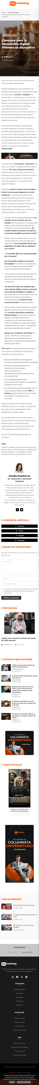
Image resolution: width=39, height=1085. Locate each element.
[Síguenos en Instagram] (12, 977)
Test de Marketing (19, 1043)
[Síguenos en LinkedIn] (26, 977)
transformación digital (15, 454)
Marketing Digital (13, 12)
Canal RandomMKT (19, 1030)
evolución (32, 447)
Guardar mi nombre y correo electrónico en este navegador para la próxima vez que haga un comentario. (20, 591)
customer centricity (22, 447)
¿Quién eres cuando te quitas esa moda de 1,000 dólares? (23, 666)
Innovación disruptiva (18, 449)
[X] (17, 509)
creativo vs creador (7, 447)
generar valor (6, 449)
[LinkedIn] (21, 509)
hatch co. (13, 1072)
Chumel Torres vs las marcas (24, 905)
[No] (37, 1079)
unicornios (27, 454)
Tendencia (19, 1001)
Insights (30, 449)
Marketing (19, 993)
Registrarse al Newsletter (19, 1047)
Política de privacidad (23, 1082)
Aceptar (12, 1082)
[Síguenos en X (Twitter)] (21, 977)
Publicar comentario (11, 598)
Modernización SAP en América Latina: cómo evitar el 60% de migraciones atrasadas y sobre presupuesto (23, 689)
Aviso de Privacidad (19, 1055)
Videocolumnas (19, 1022)
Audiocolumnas (19, 1018)
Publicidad (19, 997)
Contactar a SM (19, 1051)
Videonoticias (19, 1026)
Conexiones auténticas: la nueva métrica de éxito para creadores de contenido (24, 703)
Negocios (19, 1005)
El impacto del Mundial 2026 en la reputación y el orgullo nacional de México (24, 716)
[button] (19, 792)
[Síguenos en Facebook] (17, 977)
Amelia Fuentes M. (19, 476)
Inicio (3, 12)
